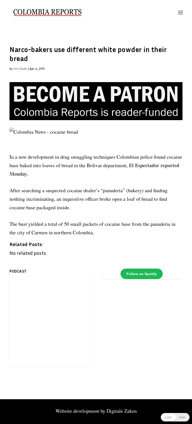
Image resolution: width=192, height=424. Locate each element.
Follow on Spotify (141, 274)
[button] (175, 417)
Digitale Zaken (121, 410)
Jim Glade (20, 69)
